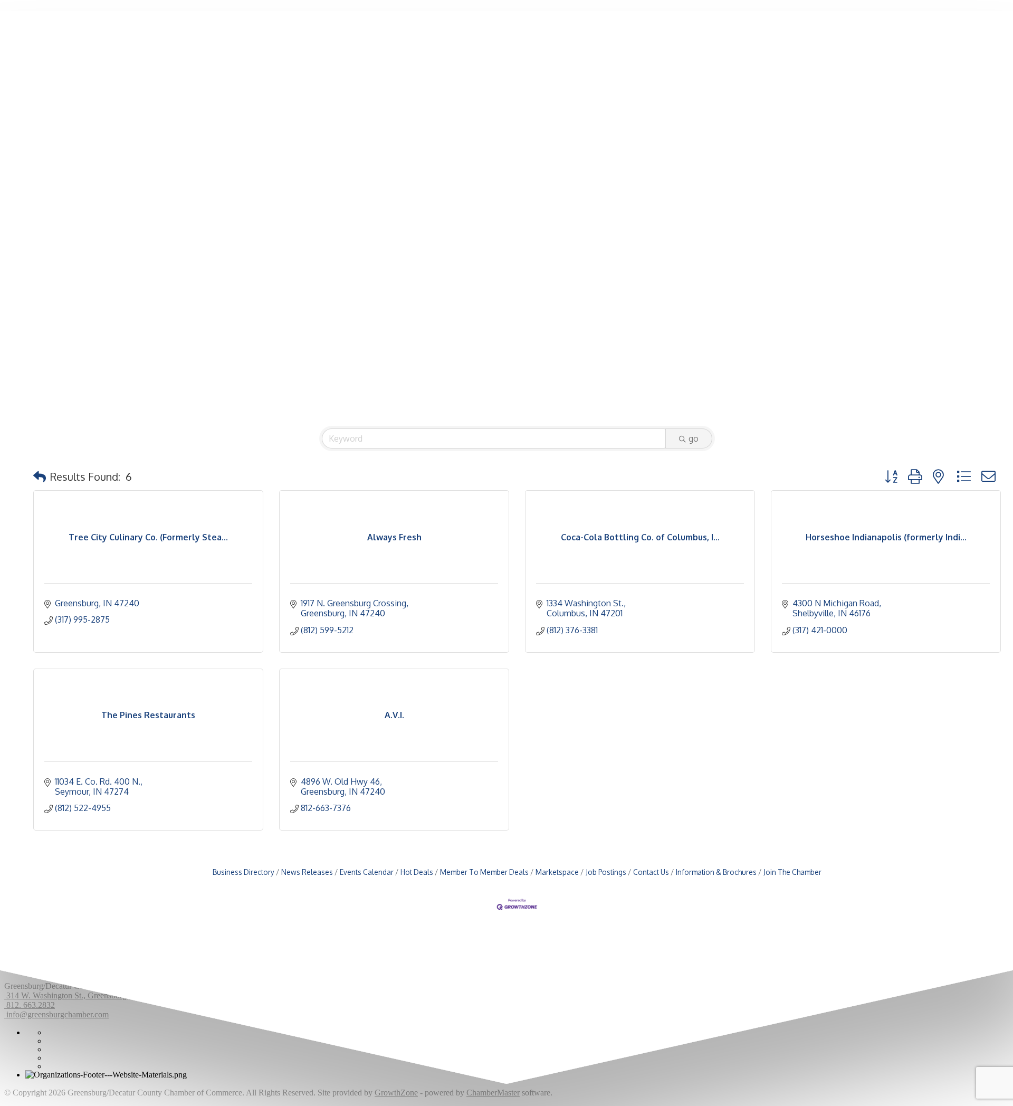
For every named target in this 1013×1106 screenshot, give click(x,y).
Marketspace (557, 871)
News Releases (307, 871)
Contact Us (651, 871)
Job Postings (606, 871)
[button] (39, 476)
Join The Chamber (792, 871)
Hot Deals (416, 871)
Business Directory (243, 871)
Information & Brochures (716, 871)
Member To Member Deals (484, 871)
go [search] (694, 438)
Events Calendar (367, 871)
